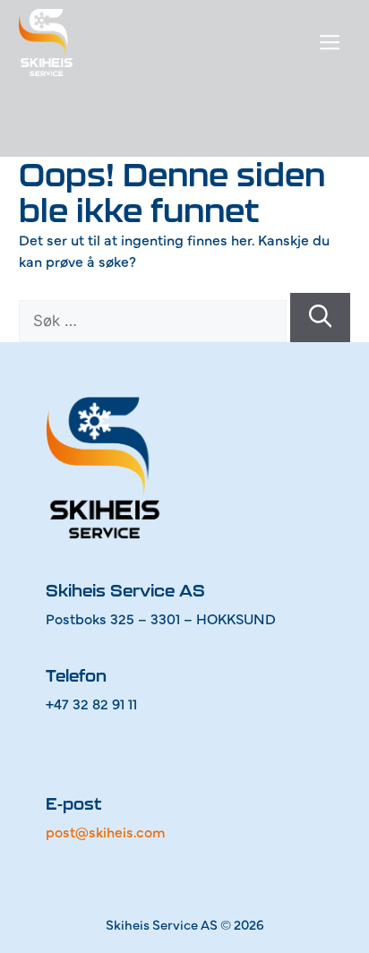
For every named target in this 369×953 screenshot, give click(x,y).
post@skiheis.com (106, 831)
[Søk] (320, 317)
